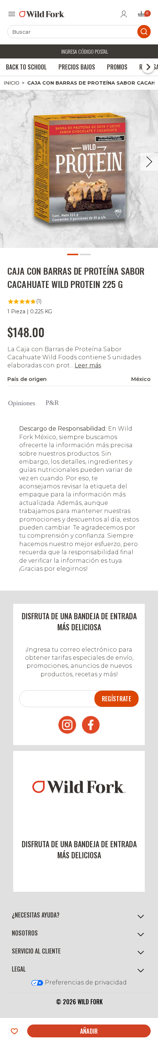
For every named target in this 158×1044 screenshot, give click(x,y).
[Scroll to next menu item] (148, 67)
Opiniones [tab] (21, 403)
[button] (79, 915)
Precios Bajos (76, 67)
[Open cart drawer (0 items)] (144, 16)
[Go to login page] (124, 14)
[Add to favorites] (14, 1031)
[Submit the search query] (144, 31)
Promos (117, 67)
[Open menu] (11, 14)
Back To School (26, 67)
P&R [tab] (52, 402)
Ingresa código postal (84, 51)
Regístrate (116, 698)
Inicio (11, 83)
